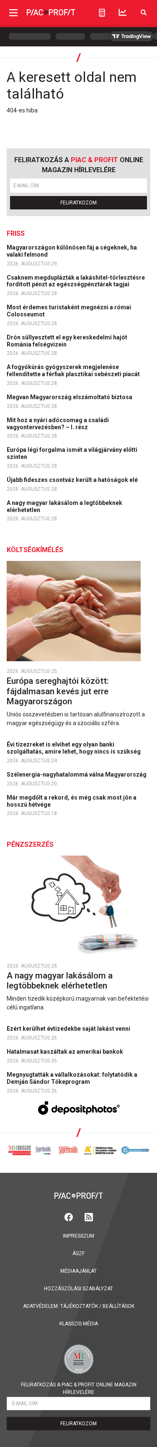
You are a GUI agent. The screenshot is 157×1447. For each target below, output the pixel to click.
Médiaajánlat (78, 1271)
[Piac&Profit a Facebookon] (69, 1216)
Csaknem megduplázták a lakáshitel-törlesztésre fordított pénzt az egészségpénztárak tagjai (76, 281)
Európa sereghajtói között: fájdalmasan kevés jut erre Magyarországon (58, 691)
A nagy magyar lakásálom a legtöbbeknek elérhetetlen (64, 506)
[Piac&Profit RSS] (89, 1216)
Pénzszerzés (30, 844)
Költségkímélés (35, 550)
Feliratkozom (78, 203)
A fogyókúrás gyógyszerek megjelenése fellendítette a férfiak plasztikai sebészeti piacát (74, 370)
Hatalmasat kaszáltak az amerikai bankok (65, 1051)
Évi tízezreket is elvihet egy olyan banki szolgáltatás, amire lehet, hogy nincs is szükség (74, 748)
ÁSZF (78, 1253)
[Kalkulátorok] (101, 12)
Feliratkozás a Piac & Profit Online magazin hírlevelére (78, 1388)
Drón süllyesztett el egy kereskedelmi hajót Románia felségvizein (67, 341)
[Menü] (13, 12)
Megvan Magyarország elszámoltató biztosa (70, 397)
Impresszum (78, 1236)
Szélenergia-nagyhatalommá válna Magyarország (77, 774)
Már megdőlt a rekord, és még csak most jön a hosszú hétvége (71, 801)
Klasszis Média (78, 1324)
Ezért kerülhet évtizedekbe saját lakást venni (69, 1028)
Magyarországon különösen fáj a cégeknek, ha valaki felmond (72, 251)
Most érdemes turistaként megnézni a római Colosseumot (69, 311)
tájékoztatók (79, 1306)
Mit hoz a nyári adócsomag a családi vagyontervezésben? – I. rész (58, 424)
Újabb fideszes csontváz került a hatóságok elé (73, 479)
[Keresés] (143, 12)
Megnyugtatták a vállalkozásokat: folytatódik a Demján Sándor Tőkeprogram (72, 1078)
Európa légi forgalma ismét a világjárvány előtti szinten (72, 453)
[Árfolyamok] (122, 12)
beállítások (118, 1306)
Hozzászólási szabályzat (78, 1289)
